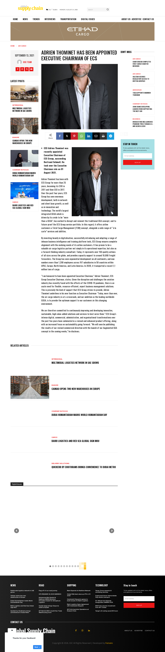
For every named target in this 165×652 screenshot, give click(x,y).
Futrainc (109, 643)
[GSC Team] (20, 62)
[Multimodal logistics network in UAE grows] (24, 93)
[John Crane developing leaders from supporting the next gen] (126, 107)
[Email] (96, 136)
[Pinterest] (74, 136)
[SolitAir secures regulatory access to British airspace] (126, 77)
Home (13, 45)
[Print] (103, 136)
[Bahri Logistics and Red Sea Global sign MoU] (24, 190)
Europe (15, 137)
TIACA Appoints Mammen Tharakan (142, 93)
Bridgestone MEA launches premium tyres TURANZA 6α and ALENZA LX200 (143, 123)
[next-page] (126, 134)
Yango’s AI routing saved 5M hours (106, 611)
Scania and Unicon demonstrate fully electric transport (106, 596)
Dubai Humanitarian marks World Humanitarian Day (24, 174)
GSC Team (27, 62)
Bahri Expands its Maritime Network (78, 590)
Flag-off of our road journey (48, 590)
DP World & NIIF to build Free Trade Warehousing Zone (50, 611)
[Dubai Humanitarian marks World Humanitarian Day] (24, 158)
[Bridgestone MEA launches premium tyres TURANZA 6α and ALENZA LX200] (126, 122)
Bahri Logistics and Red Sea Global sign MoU (22, 206)
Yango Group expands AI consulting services (103, 591)
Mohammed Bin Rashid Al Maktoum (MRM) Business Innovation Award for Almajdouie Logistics (49, 600)
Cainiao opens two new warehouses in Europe (22, 142)
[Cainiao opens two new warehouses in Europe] (24, 126)
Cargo (15, 202)
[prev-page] (122, 134)
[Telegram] (110, 136)
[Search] (107, 9)
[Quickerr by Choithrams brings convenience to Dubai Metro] (30, 465)
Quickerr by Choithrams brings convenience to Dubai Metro (84, 467)
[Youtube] (31, 69)
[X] (27, 69)
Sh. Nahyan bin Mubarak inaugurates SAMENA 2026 (104, 601)
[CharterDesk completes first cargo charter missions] (126, 62)
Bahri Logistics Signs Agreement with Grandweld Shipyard (78, 605)
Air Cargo (22, 45)
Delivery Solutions (60, 463)
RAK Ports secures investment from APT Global (105, 606)
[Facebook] (18, 69)
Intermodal (17, 105)
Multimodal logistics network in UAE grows (22, 109)
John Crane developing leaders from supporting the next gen (142, 108)
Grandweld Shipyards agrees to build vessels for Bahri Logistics (77, 600)
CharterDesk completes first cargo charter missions (142, 63)
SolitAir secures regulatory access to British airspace (141, 78)
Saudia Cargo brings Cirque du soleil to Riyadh (49, 606)
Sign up (138, 162)
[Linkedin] (88, 136)
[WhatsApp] (81, 136)
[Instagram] (22, 69)
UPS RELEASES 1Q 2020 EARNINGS (50, 594)
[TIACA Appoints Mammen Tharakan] (126, 92)
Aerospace (137, 90)
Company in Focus (20, 170)
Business (136, 119)
